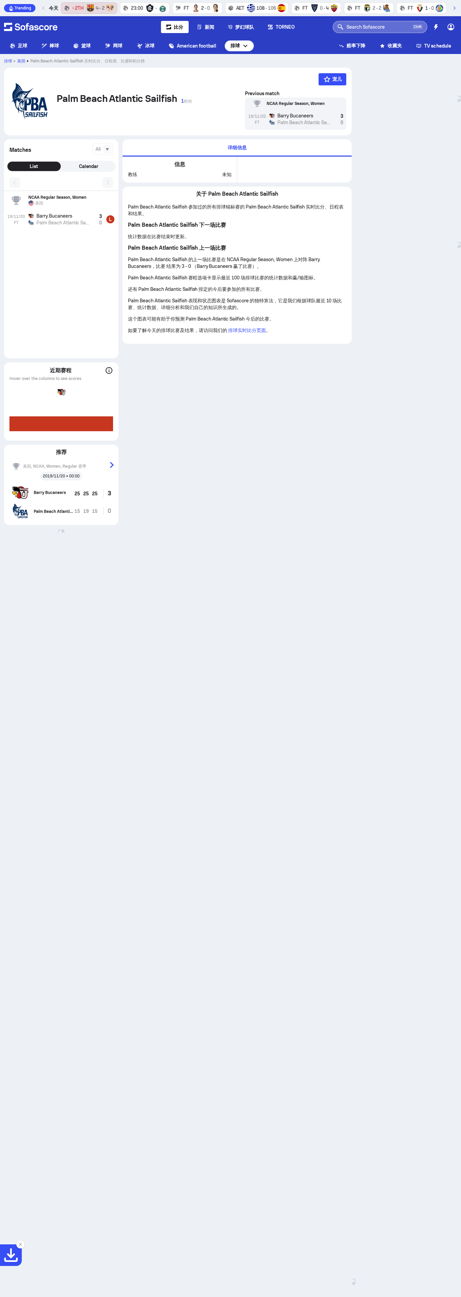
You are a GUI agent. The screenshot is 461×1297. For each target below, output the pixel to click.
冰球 (150, 45)
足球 (22, 45)
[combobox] (102, 149)
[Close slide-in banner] (20, 1244)
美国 (21, 61)
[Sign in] (451, 27)
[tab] (237, 148)
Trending (23, 8)
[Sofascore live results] (30, 27)
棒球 (54, 45)
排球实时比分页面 (247, 330)
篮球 (86, 45)
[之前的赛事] (43, 8)
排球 (235, 45)
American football (196, 46)
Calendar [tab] (89, 166)
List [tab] (34, 166)
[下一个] (454, 8)
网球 (118, 45)
